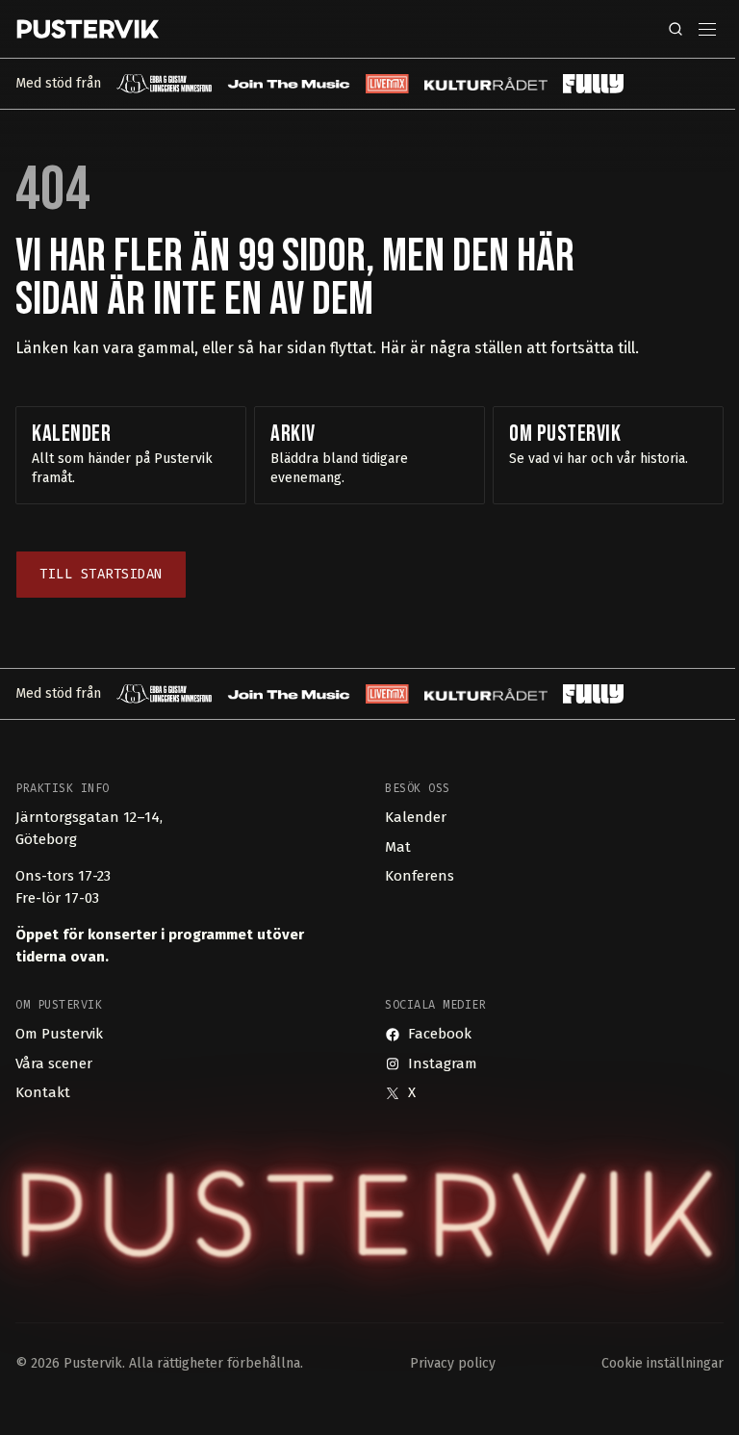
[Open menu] (707, 29)
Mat (398, 847)
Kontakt (42, 1092)
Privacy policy (453, 1363)
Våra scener (53, 1063)
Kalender (415, 817)
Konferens (419, 875)
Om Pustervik (59, 1033)
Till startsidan (101, 574)
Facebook (439, 1033)
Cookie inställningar (662, 1363)
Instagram (442, 1063)
